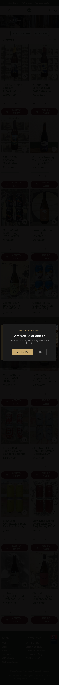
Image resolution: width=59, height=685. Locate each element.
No (40, 352)
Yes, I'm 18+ (22, 352)
